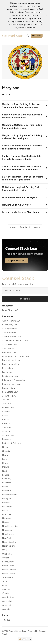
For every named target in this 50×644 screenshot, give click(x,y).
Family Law (7, 372)
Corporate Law (9, 344)
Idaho (5, 459)
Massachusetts (9, 494)
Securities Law (9, 396)
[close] (47, 15)
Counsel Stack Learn (18, 631)
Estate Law (7, 368)
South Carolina (9, 569)
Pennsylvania (8, 561)
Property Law (8, 388)
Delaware (6, 439)
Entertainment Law (11, 360)
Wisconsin (7, 605)
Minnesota (7, 502)
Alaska (5, 415)
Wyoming (6, 609)
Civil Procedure (9, 332)
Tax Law (6, 399)
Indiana (5, 467)
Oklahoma (7, 554)
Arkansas (6, 423)
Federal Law (8, 407)
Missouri (6, 510)
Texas (5, 581)
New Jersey (8, 530)
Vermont (6, 589)
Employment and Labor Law (15, 356)
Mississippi (7, 506)
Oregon (5, 557)
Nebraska (6, 518)
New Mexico (8, 534)
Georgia (6, 451)
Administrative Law (11, 321)
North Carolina (9, 542)
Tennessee (7, 577)
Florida (5, 447)
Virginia (5, 593)
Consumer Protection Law (15, 340)
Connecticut (8, 435)
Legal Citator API (16, 260)
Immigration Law (10, 376)
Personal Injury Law (11, 384)
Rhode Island (8, 565)
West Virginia (8, 601)
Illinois (5, 463)
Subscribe (36, 35)
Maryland (6, 490)
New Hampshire (10, 526)
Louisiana (6, 482)
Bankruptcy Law (9, 324)
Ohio (4, 550)
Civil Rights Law (9, 328)
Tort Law (6, 403)
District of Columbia (11, 443)
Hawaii (5, 455)
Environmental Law (11, 364)
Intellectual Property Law (14, 380)
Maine (5, 486)
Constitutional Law (11, 336)
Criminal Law (8, 348)
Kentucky (6, 478)
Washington (8, 597)
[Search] (28, 36)
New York (6, 538)
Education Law (9, 352)
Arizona (5, 419)
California (6, 427)
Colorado (6, 431)
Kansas (5, 475)
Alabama (6, 411)
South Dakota (8, 573)
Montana (6, 514)
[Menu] (46, 36)
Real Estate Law (10, 392)
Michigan (6, 498)
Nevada (5, 522)
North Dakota (8, 546)
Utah (4, 585)
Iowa (4, 471)
